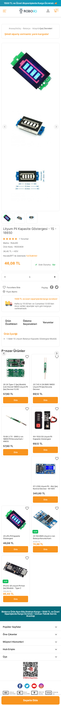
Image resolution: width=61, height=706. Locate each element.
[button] (52, 287)
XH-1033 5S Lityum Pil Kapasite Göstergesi (42, 437)
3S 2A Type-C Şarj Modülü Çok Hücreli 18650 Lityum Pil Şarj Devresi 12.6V (15, 386)
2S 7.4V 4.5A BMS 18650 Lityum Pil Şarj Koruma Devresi (44, 386)
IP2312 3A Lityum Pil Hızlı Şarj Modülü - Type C (14, 587)
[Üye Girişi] (48, 11)
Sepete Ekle (30, 700)
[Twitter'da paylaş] (57, 287)
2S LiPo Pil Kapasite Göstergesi (11, 537)
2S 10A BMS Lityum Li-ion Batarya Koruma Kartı (44, 537)
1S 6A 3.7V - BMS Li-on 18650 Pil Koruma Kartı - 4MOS (13, 438)
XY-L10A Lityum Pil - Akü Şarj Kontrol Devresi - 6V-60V (45, 487)
